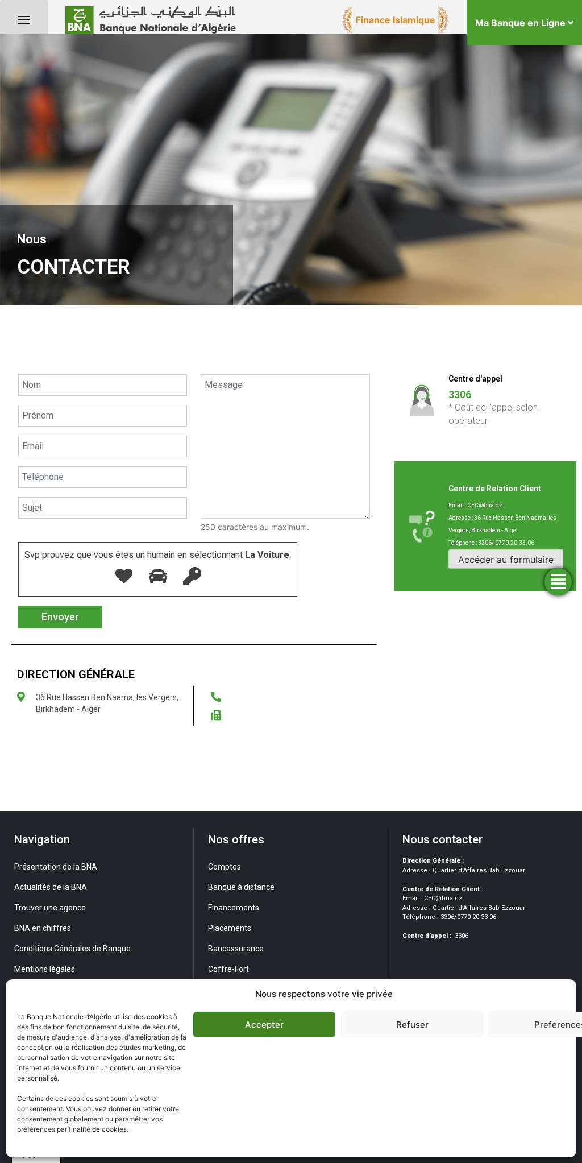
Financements (233, 907)
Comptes (224, 866)
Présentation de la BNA (55, 866)
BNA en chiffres (42, 928)
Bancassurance (236, 948)
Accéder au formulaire (506, 559)
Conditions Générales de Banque (72, 948)
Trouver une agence (50, 907)
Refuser (412, 1024)
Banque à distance (241, 887)
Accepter (264, 1024)
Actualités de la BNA (50, 887)
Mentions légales (44, 969)
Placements (229, 928)
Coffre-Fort (228, 969)
